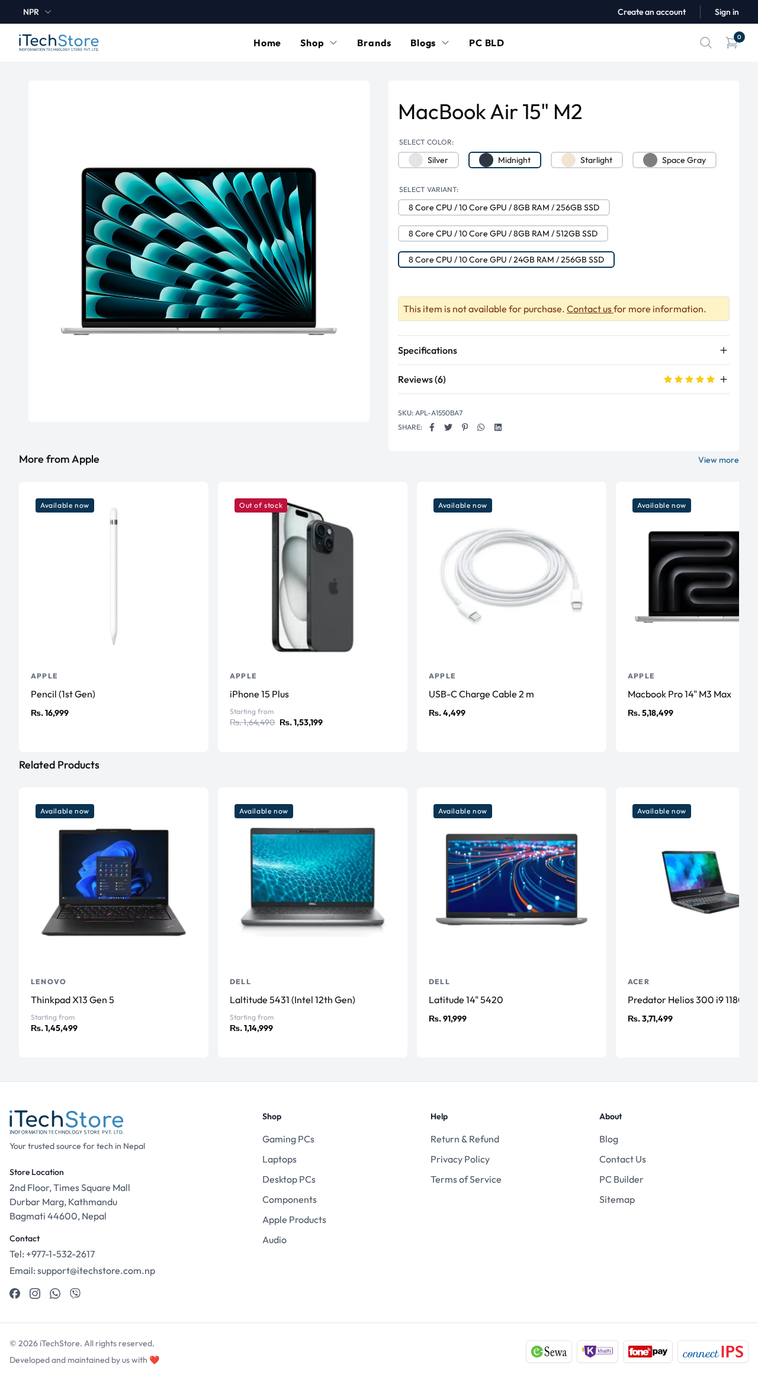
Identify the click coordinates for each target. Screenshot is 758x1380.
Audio (274, 1239)
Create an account (652, 12)
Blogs (423, 43)
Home (267, 43)
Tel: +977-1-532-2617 (52, 1254)
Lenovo (48, 981)
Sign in (727, 12)
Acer (639, 981)
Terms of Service (466, 1179)
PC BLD (487, 43)
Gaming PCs (288, 1139)
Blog (608, 1139)
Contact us (590, 309)
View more (718, 459)
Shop (312, 43)
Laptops (279, 1159)
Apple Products (294, 1219)
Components (289, 1199)
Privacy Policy (460, 1159)
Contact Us (622, 1159)
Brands (374, 43)
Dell (240, 981)
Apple (44, 675)
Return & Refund (465, 1139)
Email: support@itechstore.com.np (82, 1270)
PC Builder (621, 1179)
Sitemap (617, 1199)
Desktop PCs (289, 1179)
